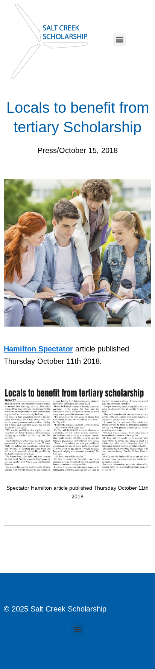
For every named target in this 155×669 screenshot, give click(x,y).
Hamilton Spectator (38, 349)
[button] (119, 39)
